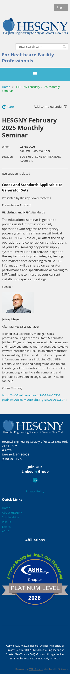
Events (6, 526)
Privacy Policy (35, 491)
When (6, 147)
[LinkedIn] (35, 480)
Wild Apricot (36, 669)
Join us (6, 522)
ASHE (5, 531)
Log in (61, 7)
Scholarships (10, 517)
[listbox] (51, 106)
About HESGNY (12, 512)
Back (10, 107)
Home (6, 87)
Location (7, 156)
